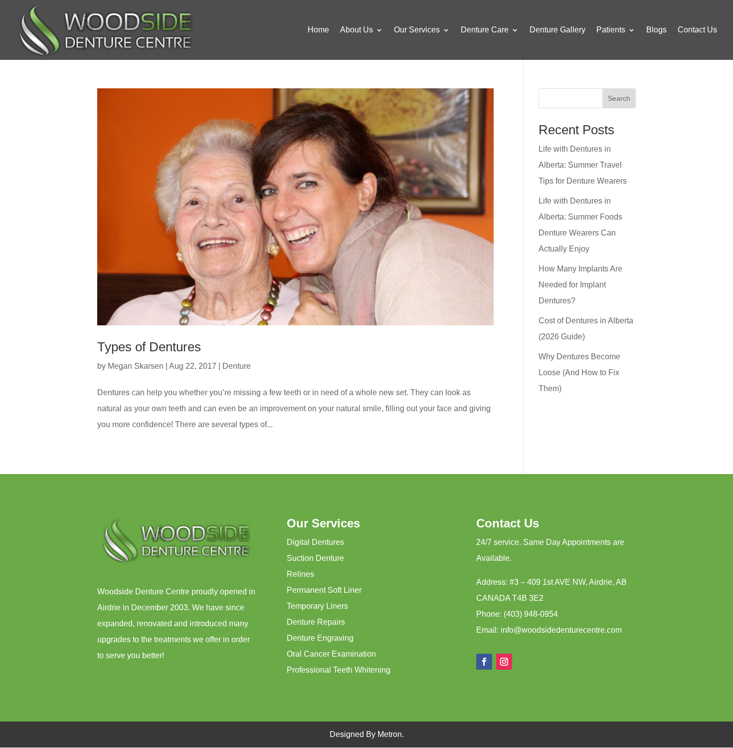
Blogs (656, 29)
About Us (356, 29)
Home (318, 29)
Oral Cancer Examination (331, 654)
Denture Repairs (316, 622)
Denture (236, 366)
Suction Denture (315, 558)
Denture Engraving (320, 638)
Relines (300, 574)
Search (619, 98)
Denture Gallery (557, 29)
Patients (610, 29)
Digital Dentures (315, 542)
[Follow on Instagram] (504, 662)
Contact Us (697, 29)
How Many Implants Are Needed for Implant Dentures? (580, 284)
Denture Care (485, 29)
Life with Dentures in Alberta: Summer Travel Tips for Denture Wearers (583, 165)
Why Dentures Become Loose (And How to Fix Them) (579, 372)
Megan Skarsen (136, 366)
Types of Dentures (149, 346)
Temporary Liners (317, 606)
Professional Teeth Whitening (338, 670)
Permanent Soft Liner (324, 590)
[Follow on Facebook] (484, 662)
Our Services (417, 29)
